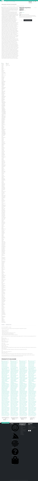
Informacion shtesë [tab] (8, 324)
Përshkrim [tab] (3, 324)
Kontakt (15, 4)
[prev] (34, 7)
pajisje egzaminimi (21, 16)
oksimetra (24, 15)
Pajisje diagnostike (33, 15)
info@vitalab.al (30, 429)
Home (2, 4)
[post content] (6, 388)
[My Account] (33, 1)
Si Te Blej (11, 4)
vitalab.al (31, 17)
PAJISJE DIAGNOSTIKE (26, 14)
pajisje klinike (29, 16)
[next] (35, 7)
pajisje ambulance (29, 15)
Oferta (13, 4)
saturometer (24, 17)
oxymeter (26, 15)
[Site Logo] (4, 2)
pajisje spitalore (21, 17)
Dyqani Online (5, 4)
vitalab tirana (28, 17)
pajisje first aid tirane (25, 16)
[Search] (14, 1)
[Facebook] (2, 0)
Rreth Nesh (8, 4)
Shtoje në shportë (28, 20)
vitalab (26, 17)
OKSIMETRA (22, 14)
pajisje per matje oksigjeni (33, 16)
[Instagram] (3, 0)
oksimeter (22, 15)
